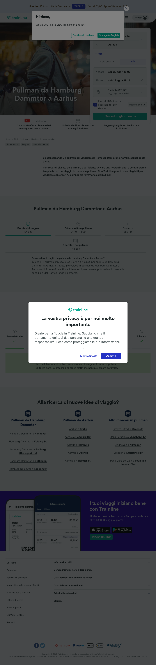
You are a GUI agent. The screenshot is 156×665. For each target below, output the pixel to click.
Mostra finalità (88, 355)
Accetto (111, 356)
